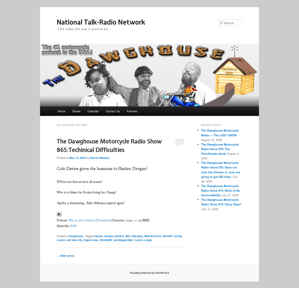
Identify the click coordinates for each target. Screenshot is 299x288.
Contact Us (113, 111)
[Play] (59, 215)
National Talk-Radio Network (101, 22)
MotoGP (167, 236)
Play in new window (82, 220)
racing (178, 236)
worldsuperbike (123, 240)
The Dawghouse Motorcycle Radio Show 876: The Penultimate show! (220, 149)
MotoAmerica (152, 236)
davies (99, 236)
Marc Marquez (134, 236)
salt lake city (74, 240)
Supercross (91, 240)
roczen (61, 240)
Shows (76, 111)
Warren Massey (100, 158)
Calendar (93, 111)
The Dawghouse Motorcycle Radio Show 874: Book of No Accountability (220, 190)
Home (61, 111)
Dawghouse (76, 236)
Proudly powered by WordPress (149, 273)
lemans (119, 236)
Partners (132, 111)
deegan (109, 236)
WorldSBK (106, 240)
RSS (74, 226)
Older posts (65, 256)
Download (103, 220)
